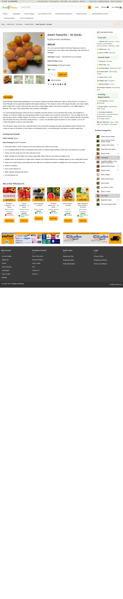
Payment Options (54, 1)
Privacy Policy (93, 1)
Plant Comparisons (26, 18)
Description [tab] (8, 97)
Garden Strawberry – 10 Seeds (24, 205)
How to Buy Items (43, 1)
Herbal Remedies (69, 264)
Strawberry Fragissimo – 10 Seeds (9, 205)
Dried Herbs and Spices (63, 14)
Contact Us (75, 1)
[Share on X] (51, 84)
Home (3, 24)
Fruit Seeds (19, 24)
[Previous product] (119, 24)
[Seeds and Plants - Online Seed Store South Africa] (9, 7)
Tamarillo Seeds (29, 24)
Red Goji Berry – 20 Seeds (68, 204)
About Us (82, 1)
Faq (70, 1)
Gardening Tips (81, 14)
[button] (96, 7)
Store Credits (64, 1)
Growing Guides (9, 18)
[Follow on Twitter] (6, 1)
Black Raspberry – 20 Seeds (39, 204)
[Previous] (6, 53)
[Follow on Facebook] (2, 1)
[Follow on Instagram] (4, 1)
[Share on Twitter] (53, 84)
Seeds (5, 14)
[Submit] (89, 7)
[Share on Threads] (56, 84)
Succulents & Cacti (44, 14)
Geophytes (16, 14)
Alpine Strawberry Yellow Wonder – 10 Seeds (82, 205)
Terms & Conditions (116, 1)
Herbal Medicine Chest (100, 14)
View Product (9, 220)
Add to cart (62, 74)
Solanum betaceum (40, 104)
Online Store (10, 24)
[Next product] (115, 24)
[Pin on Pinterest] (60, 84)
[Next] (41, 53)
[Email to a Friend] (58, 84)
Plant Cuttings (29, 14)
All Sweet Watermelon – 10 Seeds (53, 205)
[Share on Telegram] (65, 84)
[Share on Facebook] (48, 84)
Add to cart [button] (24, 220)
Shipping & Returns (103, 1)
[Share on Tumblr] (63, 84)
